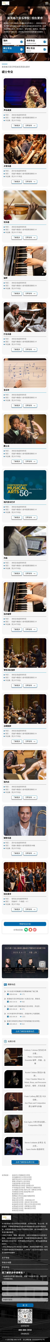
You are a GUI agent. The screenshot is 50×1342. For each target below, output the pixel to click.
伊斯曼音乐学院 (30, 1206)
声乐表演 (7, 110)
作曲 (5, 558)
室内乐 (6, 782)
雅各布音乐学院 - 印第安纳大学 (23, 1200)
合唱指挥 (7, 726)
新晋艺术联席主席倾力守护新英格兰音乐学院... (24, 1021)
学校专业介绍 (25, 924)
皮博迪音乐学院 (17, 1206)
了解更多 (16, 125)
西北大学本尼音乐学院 (32, 1204)
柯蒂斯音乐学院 (17, 1208)
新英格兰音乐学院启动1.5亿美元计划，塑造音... (24, 999)
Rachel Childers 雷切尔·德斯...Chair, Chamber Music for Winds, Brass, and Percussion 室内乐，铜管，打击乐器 (35, 1079)
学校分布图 (6, 1262)
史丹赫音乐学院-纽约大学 (21, 1190)
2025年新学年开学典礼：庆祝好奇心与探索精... (24, 1014)
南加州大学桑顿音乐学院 (21, 1175)
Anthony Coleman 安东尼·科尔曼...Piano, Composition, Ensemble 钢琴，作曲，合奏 (35, 1056)
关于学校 (5, 1258)
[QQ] (30, 930)
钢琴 (5, 278)
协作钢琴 (7, 614)
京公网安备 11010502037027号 (34, 1340)
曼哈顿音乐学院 (30, 1208)
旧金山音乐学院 (17, 1198)
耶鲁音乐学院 (36, 1190)
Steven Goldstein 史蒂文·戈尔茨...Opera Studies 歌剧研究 (35, 1146)
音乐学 (6, 390)
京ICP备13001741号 (14, 1340)
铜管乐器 (7, 838)
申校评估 (5, 1267)
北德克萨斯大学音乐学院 (21, 1183)
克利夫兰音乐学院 (30, 1202)
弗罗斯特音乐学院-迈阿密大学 (23, 1185)
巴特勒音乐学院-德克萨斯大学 (23, 1192)
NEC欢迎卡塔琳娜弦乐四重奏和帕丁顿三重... (23, 991)
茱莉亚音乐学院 (17, 1210)
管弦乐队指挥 (9, 670)
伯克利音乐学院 (17, 1202)
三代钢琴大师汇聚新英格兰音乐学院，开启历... (24, 1006)
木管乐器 (7, 166)
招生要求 (7, 894)
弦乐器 (6, 222)
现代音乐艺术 (9, 502)
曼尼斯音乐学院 (17, 1194)
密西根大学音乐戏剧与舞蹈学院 (23, 1196)
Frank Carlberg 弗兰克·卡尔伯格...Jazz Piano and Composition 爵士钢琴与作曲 (35, 1101)
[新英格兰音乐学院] (5, 3)
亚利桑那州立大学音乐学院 (22, 1177)
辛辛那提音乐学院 (18, 1188)
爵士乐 (6, 446)
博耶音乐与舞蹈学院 (33, 1188)
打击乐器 (7, 334)
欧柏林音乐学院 (17, 1204)
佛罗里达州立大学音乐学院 (22, 1179)
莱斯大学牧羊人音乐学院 (21, 1181)
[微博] (35, 930)
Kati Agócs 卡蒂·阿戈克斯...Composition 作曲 (35, 1123)
